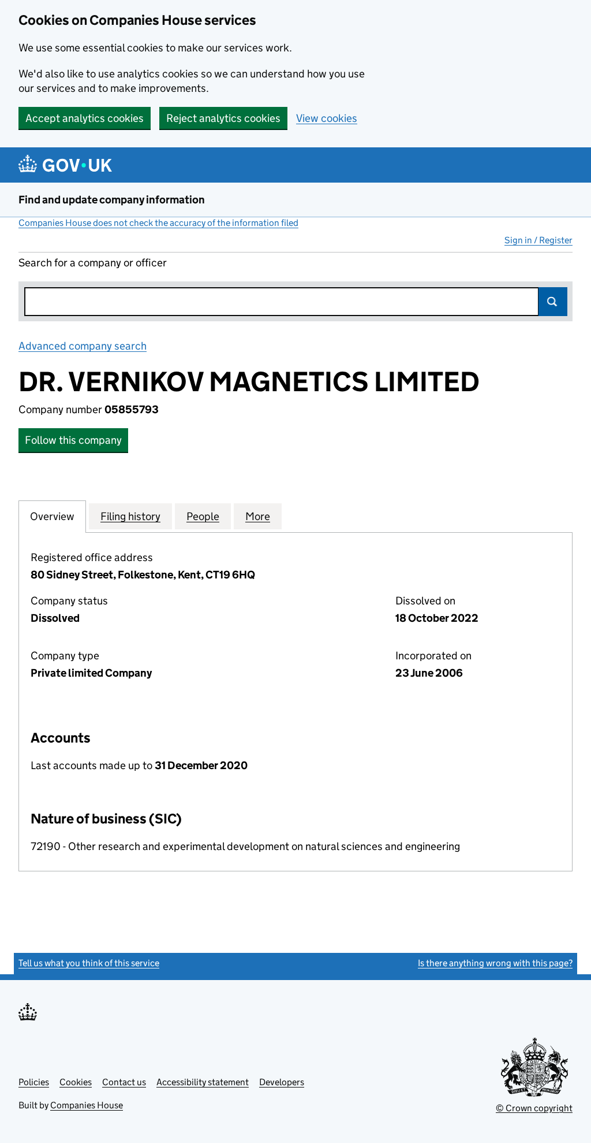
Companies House (86, 1105)
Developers (281, 1082)
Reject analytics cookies (223, 118)
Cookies (75, 1082)
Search (552, 301)
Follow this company (73, 440)
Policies (33, 1082)
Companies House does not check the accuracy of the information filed (158, 222)
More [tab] (257, 516)
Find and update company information (111, 199)
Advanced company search (82, 345)
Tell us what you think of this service (88, 963)
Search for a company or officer (92, 262)
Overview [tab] (52, 516)
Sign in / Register (538, 240)
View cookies (326, 118)
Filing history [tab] (130, 516)
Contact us (124, 1082)
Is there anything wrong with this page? (495, 963)
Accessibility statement (202, 1082)
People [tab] (202, 516)
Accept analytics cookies (84, 118)
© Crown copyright (534, 1108)
